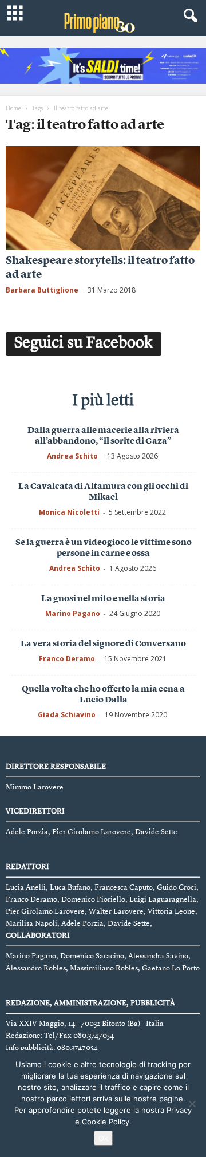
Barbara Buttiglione (42, 290)
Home (13, 108)
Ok (103, 1138)
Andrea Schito (72, 456)
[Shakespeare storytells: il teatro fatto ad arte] (103, 198)
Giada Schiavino (67, 715)
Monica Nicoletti (69, 512)
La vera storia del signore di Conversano (103, 644)
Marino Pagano (72, 613)
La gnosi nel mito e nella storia (103, 599)
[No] (191, 1103)
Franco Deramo (67, 659)
